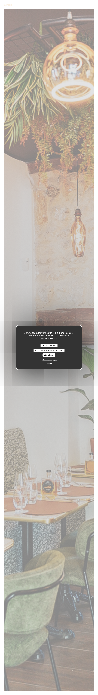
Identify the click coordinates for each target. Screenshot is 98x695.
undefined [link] (49, 363)
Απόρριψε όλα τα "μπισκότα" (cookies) (49, 350)
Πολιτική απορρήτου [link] (49, 360)
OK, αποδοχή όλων (49, 345)
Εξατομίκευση (49, 355)
